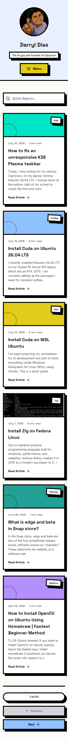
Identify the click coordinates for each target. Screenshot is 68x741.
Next (31, 724)
